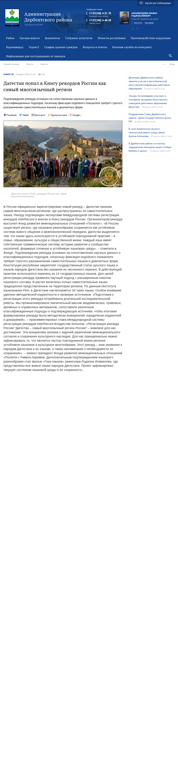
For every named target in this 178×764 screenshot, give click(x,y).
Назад (172, 64)
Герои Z (34, 47)
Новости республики (112, 38)
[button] (119, 124)
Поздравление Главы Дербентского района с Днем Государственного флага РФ (150, 118)
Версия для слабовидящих (158, 3)
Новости (30, 64)
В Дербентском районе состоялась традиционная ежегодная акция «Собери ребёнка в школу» (150, 147)
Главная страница (11, 64)
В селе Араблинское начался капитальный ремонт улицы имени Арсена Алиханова (147, 133)
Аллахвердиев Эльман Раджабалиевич (144, 14)
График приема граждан (61, 47)
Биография (149, 23)
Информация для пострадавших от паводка (35, 56)
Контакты (138, 23)
